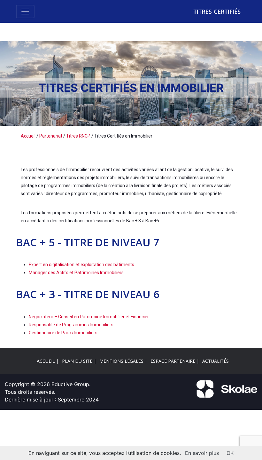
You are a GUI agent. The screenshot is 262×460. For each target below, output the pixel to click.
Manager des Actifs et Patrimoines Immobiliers (76, 272)
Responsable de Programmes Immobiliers (71, 324)
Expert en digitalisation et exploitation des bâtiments (81, 264)
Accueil (28, 136)
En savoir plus (202, 453)
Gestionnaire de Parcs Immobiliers (63, 332)
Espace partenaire (172, 361)
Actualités (215, 361)
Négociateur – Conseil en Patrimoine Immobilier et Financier (89, 316)
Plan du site (77, 361)
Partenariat (50, 136)
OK (230, 453)
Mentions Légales (121, 361)
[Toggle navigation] (25, 11)
